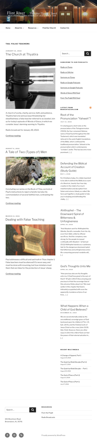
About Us (18, 28)
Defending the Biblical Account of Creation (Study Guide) (73, 167)
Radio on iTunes (66, 67)
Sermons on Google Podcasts (71, 88)
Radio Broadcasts (48, 417)
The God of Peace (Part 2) (70, 375)
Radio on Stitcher (66, 72)
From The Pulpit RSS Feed (70, 98)
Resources (32, 28)
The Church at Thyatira (21, 54)
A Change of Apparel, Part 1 (70, 355)
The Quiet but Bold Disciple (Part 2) (73, 362)
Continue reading (13, 136)
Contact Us (64, 28)
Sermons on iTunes (67, 77)
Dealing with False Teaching (24, 219)
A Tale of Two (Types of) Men (26, 152)
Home (8, 28)
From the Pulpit (47, 413)
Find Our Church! (49, 28)
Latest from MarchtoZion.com (69, 108)
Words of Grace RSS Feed (70, 93)
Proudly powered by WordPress (53, 435)
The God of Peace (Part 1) (70, 382)
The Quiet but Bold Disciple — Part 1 (73, 369)
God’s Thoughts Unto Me (75, 266)
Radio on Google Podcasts (70, 83)
